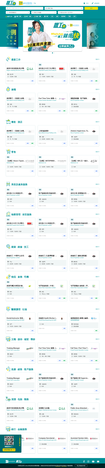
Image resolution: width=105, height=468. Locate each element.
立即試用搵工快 (8, 450)
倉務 (57, 16)
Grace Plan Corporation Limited (47, 287)
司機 (69, 16)
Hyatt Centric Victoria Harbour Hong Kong (82, 410)
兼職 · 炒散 (18, 16)
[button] (8, 8)
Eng (35, 3)
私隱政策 (57, 465)
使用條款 (64, 465)
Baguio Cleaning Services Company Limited (18, 70)
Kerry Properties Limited (77, 100)
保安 (75, 16)
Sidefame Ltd (10, 163)
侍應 (47, 16)
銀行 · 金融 (28, 16)
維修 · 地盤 (38, 16)
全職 (32, 80)
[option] (21, 73)
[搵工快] (19, 461)
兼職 (96, 80)
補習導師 (63, 16)
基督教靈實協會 (75, 320)
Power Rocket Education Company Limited (50, 100)
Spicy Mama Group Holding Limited (80, 70)
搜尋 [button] (91, 8)
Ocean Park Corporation (13, 350)
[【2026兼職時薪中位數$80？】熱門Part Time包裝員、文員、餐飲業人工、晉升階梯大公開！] (52, 35)
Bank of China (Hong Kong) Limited (48, 440)
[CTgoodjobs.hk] (10, 461)
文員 (52, 16)
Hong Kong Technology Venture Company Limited (20, 287)
